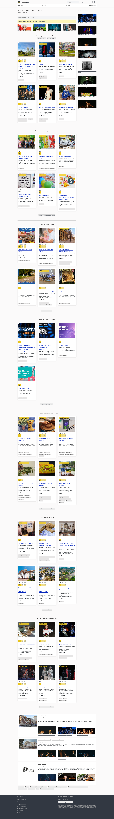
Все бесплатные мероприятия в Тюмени (47, 215)
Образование (29, 454)
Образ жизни (27, 260)
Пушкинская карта (43, 78)
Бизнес (45, 359)
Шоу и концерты (43, 120)
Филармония (42, 764)
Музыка (58, 786)
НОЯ (20, 244)
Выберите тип (41, 38)
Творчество (48, 454)
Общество (53, 168)
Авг (19, 151)
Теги (69, 5)
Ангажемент (42, 715)
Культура (45, 76)
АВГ (19, 59)
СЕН (22, 59)
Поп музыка (85, 786)
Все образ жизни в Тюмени (46, 310)
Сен (40, 151)
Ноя (60, 638)
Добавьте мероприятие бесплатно (65, 802)
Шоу (38, 788)
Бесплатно (22, 168)
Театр (41, 76)
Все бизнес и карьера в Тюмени (46, 404)
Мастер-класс (22, 454)
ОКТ (25, 102)
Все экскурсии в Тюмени (46, 609)
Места (21, 5)
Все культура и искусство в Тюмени (47, 706)
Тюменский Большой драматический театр (51, 740)
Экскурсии (62, 76)
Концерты (39, 786)
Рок (29, 788)
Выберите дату (50, 38)
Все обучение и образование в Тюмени (46, 508)
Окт (40, 59)
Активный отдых (49, 304)
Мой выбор (93, 5)
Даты (45, 5)
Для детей (42, 168)
